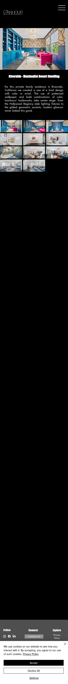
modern (47, 107)
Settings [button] (34, 678)
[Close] (63, 646)
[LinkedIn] (14, 636)
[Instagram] (4, 636)
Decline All (34, 670)
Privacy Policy (56, 636)
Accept (34, 663)
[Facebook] (9, 636)
